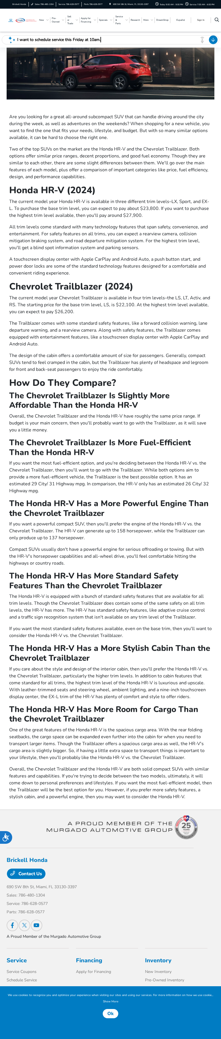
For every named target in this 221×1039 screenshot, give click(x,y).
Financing (89, 960)
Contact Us (29, 874)
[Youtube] (36, 925)
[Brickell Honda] (22, 20)
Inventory (158, 960)
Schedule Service (22, 980)
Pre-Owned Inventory (164, 980)
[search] (217, 20)
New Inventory (158, 971)
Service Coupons (22, 971)
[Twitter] (24, 925)
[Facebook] (12, 925)
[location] (110, 4)
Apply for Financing (93, 971)
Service (17, 960)
